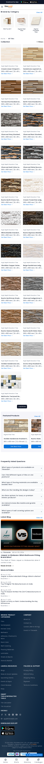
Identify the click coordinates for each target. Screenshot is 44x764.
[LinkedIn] (13, 715)
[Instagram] (20, 715)
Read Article (6, 566)
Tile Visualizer (6, 706)
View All (39, 12)
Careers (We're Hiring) (32, 627)
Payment (27, 681)
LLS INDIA (33, 744)
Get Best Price (16, 446)
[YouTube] (17, 715)
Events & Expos (6, 681)
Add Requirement (35, 755)
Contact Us (27, 623)
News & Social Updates (9, 674)
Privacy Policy (28, 670)
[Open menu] (2, 7)
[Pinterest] (9, 715)
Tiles (2, 621)
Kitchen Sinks (6, 629)
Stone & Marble (6, 661)
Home (3, 39)
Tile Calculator (6, 703)
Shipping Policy (29, 678)
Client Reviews (6, 685)
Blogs (3, 670)
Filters (40, 42)
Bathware (4, 632)
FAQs (3, 689)
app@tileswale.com (11, 719)
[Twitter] (6, 715)
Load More (22, 407)
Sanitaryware (5, 625)
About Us (27, 619)
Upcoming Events (7, 678)
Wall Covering (6, 646)
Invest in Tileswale (30, 630)
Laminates (4, 653)
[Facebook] (2, 715)
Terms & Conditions (31, 685)
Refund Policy (28, 674)
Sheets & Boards (7, 657)
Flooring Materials (7, 649)
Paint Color (5, 642)
